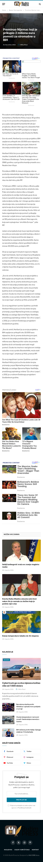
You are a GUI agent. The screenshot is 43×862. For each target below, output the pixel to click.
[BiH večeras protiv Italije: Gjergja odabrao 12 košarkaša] (8, 732)
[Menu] (3, 4)
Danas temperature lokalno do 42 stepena (20, 636)
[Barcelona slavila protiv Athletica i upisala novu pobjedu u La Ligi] (8, 707)
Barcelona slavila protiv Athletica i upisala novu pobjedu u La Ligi (28, 706)
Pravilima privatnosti (24, 808)
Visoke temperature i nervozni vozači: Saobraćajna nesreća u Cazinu (27, 719)
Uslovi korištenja (22, 850)
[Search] (39, 4)
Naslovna (8, 850)
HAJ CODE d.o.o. (34, 855)
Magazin (6, 659)
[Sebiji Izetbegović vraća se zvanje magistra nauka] (21, 551)
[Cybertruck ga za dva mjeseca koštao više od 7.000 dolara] (21, 669)
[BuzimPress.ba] (21, 4)
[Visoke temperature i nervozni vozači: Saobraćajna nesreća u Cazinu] (8, 720)
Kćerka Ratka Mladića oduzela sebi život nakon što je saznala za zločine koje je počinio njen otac (19, 601)
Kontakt (35, 850)
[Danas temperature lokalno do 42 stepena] (21, 622)
